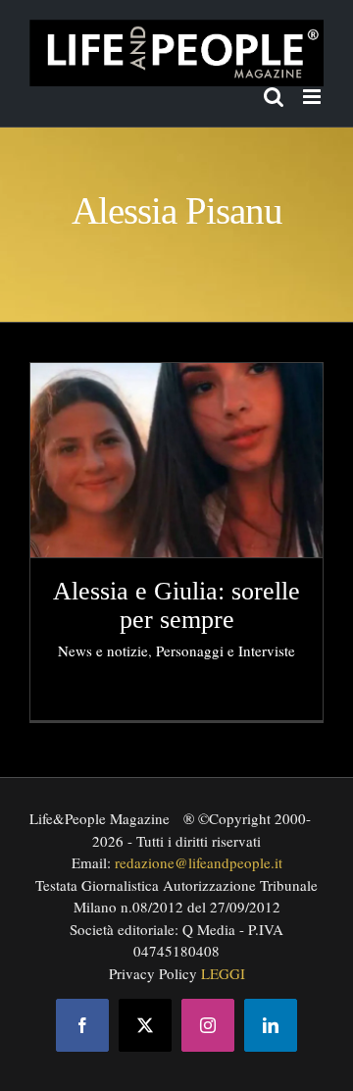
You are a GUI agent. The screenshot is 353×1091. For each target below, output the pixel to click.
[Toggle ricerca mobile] (273, 96)
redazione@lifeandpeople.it (198, 862)
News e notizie (103, 650)
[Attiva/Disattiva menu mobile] (313, 96)
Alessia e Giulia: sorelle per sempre (176, 605)
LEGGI (223, 973)
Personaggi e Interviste (225, 650)
